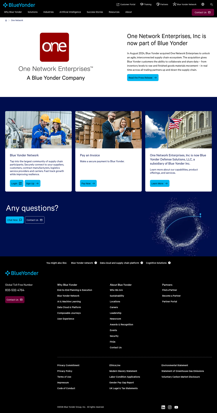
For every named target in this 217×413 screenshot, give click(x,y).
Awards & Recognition (121, 324)
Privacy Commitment (68, 365)
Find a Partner (169, 289)
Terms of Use (64, 376)
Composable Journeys (69, 312)
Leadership (115, 312)
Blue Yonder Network (68, 295)
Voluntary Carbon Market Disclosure (180, 376)
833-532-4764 (14, 289)
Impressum (63, 382)
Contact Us (116, 347)
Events (113, 330)
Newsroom (115, 318)
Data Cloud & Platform (69, 307)
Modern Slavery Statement (123, 370)
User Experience (65, 318)
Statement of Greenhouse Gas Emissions (182, 370)
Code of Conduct (66, 388)
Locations (115, 301)
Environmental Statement (174, 365)
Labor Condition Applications (124, 376)
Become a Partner (171, 295)
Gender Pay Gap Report (121, 382)
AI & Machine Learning (69, 301)
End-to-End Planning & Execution (74, 289)
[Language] (203, 6)
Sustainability (117, 295)
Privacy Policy (64, 370)
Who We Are (116, 289)
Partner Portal (169, 301)
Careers (114, 307)
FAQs (112, 341)
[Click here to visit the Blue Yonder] (6, 20)
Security (114, 335)
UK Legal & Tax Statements (123, 388)
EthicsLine (114, 365)
